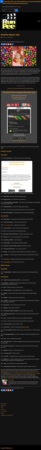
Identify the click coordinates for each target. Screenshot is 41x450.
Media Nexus (3, 405)
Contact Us (3, 409)
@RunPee (6, 377)
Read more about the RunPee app (18, 140)
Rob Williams (4, 37)
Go (16, 10)
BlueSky (13, 377)
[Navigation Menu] (39, 21)
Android (19, 6)
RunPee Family (4, 411)
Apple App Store (13, 184)
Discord (10, 377)
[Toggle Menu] (1, 1)
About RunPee (3, 403)
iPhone (15, 6)
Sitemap (2, 413)
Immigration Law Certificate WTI (7, 415)
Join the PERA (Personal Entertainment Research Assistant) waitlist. (20, 88)
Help (2, 407)
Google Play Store (20, 184)
